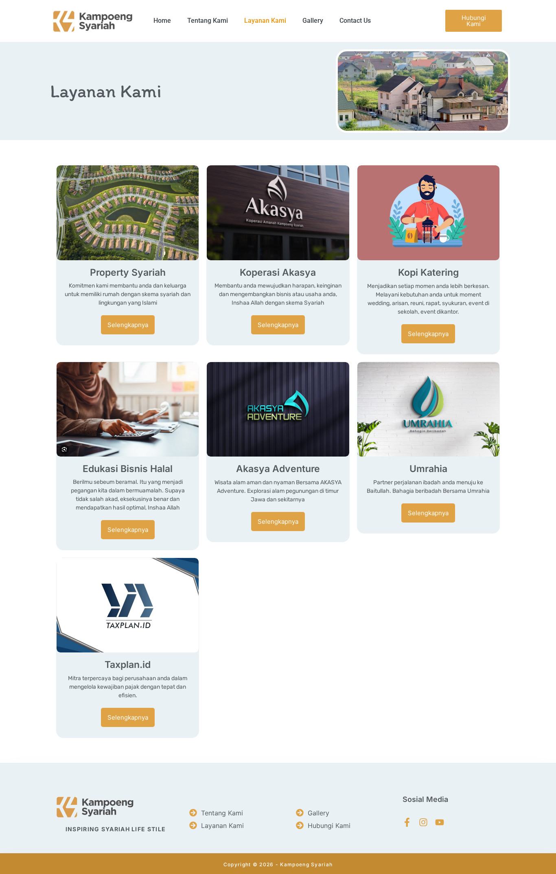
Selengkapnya (127, 325)
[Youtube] (439, 822)
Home (162, 20)
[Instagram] (423, 822)
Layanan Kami (265, 20)
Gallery (312, 20)
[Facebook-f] (407, 822)
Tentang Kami (207, 20)
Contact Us (355, 20)
